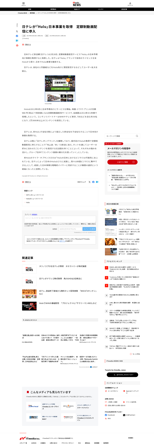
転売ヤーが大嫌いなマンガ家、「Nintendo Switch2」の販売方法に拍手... (89, 359)
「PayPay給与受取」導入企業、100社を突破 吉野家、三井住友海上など (31, 359)
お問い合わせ (53, 443)
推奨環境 (105, 443)
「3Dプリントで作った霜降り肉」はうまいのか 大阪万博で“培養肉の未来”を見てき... (50, 359)
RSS (79, 443)
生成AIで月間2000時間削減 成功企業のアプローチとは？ (89, 337)
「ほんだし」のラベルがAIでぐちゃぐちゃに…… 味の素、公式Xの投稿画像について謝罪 (123, 187)
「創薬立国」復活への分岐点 (31, 336)
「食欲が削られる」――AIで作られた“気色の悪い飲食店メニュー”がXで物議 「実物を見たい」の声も (123, 177)
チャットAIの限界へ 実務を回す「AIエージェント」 (69, 359)
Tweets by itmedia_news (115, 370)
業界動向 (53, 9)
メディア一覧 (23, 443)
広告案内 (43, 443)
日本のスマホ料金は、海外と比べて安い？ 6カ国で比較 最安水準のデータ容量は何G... (50, 337)
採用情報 (96, 443)
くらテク (101, 9)
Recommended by (84, 367)
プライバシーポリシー (67, 443)
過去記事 (124, 9)
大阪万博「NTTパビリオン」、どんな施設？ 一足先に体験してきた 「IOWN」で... (70, 337)
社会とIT (77, 9)
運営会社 (87, 443)
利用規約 (130, 438)
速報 (29, 9)
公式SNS (33, 443)
